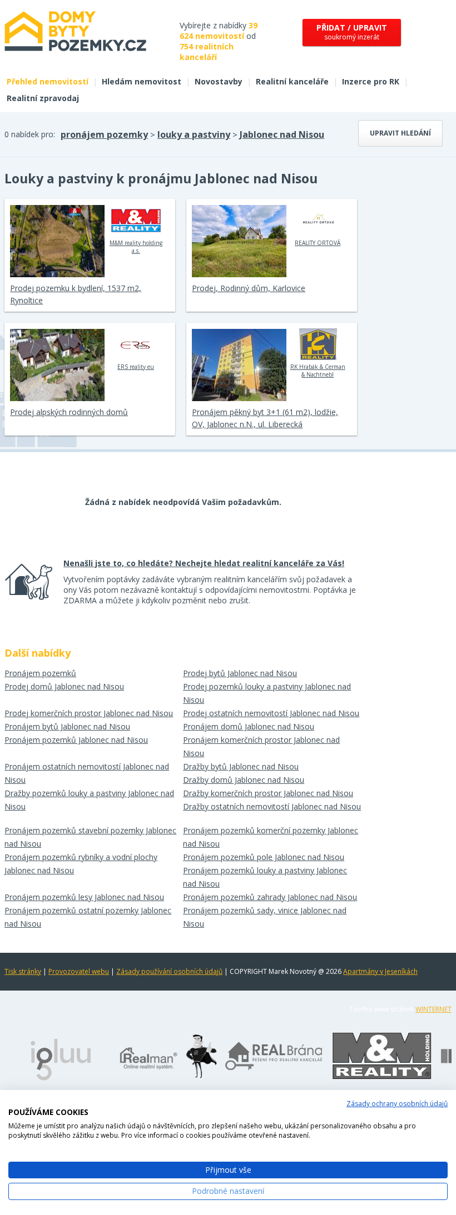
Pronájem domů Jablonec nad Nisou (248, 726)
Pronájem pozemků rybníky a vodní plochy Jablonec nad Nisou (80, 864)
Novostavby (218, 81)
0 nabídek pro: (29, 134)
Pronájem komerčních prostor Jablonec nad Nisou (261, 746)
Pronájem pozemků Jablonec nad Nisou (76, 739)
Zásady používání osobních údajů (169, 971)
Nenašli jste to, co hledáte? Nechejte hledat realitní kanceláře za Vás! (203, 563)
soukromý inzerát (351, 32)
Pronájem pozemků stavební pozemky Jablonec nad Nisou (90, 837)
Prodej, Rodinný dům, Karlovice (248, 288)
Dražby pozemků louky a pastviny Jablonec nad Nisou (89, 800)
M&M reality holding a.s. (136, 246)
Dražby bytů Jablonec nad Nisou (241, 766)
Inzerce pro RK (370, 81)
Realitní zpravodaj (43, 98)
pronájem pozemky (104, 134)
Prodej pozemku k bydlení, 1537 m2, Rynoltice (75, 294)
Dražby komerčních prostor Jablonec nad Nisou (268, 793)
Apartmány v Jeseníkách (380, 971)
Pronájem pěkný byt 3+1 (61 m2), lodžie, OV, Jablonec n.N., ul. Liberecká (265, 418)
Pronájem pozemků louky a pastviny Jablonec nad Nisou (265, 877)
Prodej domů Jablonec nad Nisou (64, 686)
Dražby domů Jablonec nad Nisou (243, 779)
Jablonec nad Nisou (282, 134)
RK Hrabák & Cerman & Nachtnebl (317, 370)
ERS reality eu (135, 367)
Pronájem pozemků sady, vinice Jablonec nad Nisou (264, 917)
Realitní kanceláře (292, 81)
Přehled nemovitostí (47, 81)
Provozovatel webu (78, 971)
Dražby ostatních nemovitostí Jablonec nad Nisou (272, 806)
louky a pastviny (193, 134)
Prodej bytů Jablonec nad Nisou (240, 673)
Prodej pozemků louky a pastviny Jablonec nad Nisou (267, 693)
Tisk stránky (22, 971)
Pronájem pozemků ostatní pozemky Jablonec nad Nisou (87, 917)
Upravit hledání (400, 133)
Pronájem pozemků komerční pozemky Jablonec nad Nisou (270, 837)
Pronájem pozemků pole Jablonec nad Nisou (263, 857)
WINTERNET (433, 1009)
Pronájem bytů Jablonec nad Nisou (67, 726)
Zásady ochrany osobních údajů (397, 1103)
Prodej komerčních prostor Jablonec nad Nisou (88, 713)
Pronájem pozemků (40, 673)
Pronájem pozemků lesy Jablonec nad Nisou (84, 897)
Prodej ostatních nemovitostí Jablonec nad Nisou (271, 713)
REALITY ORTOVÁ (317, 243)
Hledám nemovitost (141, 81)
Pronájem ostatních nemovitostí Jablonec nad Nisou (86, 773)
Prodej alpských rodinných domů (69, 412)
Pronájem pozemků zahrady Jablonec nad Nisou (270, 897)
